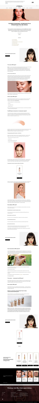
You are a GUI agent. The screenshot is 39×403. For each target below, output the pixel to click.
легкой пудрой (20, 274)
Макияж (19, 346)
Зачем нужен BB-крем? (14, 40)
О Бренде (3, 393)
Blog (19, 21)
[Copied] (18, 34)
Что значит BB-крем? (14, 39)
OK (32, 2)
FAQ (2, 395)
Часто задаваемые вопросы (15, 45)
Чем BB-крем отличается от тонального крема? (17, 41)
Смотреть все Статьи (5, 382)
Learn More (6, 3)
